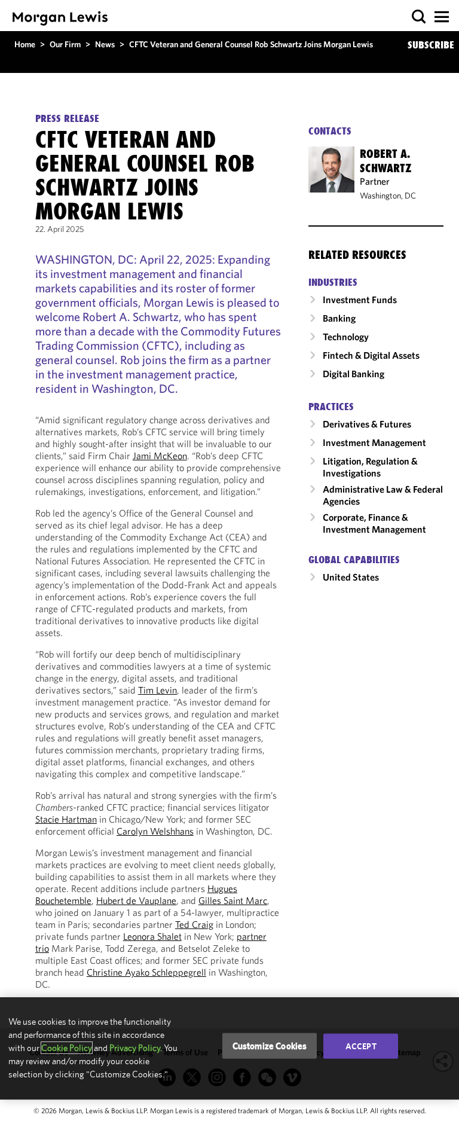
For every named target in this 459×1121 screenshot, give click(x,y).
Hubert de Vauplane (136, 900)
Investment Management (374, 442)
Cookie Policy (66, 1047)
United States (351, 577)
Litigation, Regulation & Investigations (370, 467)
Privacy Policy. (135, 1047)
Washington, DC (388, 195)
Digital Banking (353, 374)
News (105, 44)
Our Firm (65, 44)
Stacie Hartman (66, 819)
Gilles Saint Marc (232, 900)
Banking (339, 318)
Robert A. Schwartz (386, 161)
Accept (361, 1045)
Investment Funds (360, 300)
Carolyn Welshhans (155, 831)
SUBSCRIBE (431, 45)
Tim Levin (157, 690)
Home (24, 44)
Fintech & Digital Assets (371, 355)
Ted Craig (194, 924)
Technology (346, 337)
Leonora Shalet (152, 936)
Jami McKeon (160, 456)
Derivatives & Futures (367, 424)
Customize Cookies (269, 1045)
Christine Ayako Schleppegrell (146, 972)
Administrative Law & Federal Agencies (383, 495)
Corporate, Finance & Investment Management (374, 523)
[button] (419, 17)
